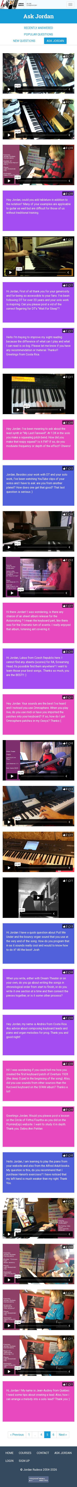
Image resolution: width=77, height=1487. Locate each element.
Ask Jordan (55, 41)
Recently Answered (38, 28)
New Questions (24, 41)
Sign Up (24, 1461)
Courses (25, 1453)
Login (9, 1461)
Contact (43, 1453)
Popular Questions (38, 34)
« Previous (17, 1434)
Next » (63, 1434)
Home (9, 1453)
